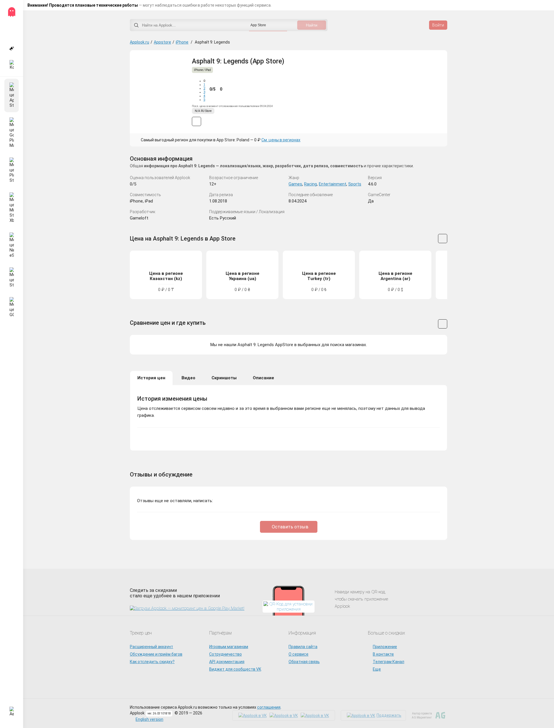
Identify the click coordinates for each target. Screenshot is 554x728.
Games (295, 184)
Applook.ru (139, 42)
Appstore (162, 42)
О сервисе (298, 654)
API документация (226, 661)
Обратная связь (304, 661)
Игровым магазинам (228, 646)
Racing (310, 184)
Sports (354, 184)
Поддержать (389, 715)
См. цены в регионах (280, 140)
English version (149, 719)
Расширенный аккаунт (151, 646)
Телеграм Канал (388, 661)
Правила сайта (303, 646)
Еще (377, 669)
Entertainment (332, 184)
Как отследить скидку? (152, 661)
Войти (438, 25)
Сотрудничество (225, 654)
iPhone (182, 42)
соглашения (268, 707)
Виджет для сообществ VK (235, 669)
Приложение (385, 646)
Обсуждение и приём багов (156, 654)
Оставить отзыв (290, 527)
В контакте (383, 654)
